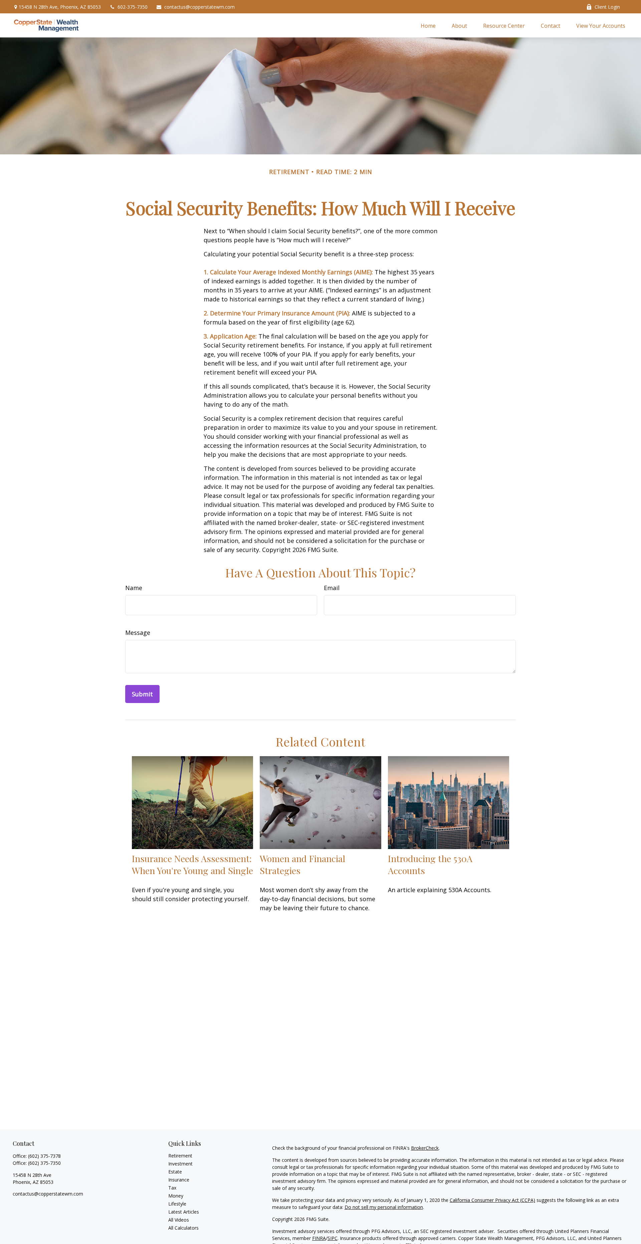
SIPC (333, 1238)
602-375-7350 (133, 7)
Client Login (607, 7)
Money (175, 1196)
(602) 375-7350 (44, 1163)
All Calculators (183, 1228)
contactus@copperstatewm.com (199, 7)
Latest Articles (183, 1212)
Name (133, 588)
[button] (428, 25)
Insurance (178, 1180)
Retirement (180, 1155)
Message (137, 633)
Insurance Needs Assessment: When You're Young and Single (192, 864)
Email (332, 588)
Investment (180, 1163)
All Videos (178, 1220)
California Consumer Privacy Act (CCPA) (492, 1200)
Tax (172, 1188)
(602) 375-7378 (44, 1156)
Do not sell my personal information (384, 1207)
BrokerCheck (425, 1148)
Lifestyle (177, 1204)
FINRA (319, 1238)
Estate (175, 1171)
